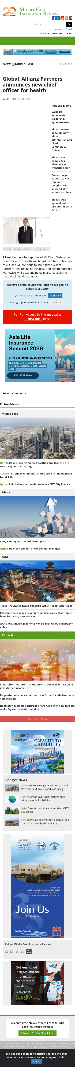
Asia (5, 557)
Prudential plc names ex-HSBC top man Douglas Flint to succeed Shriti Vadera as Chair (61, 183)
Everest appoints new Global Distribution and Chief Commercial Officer (61, 140)
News (7, 64)
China (6, 635)
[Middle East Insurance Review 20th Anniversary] (37, 11)
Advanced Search (63, 29)
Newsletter (56, 33)
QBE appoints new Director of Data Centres (61, 205)
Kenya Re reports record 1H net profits (24, 541)
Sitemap (68, 33)
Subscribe (44, 33)
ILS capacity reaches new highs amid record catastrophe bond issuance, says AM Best (36, 614)
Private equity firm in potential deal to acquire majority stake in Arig (45, 821)
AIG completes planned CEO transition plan (60, 163)
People (28, 249)
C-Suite (17, 249)
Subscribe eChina (37, 719)
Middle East (10, 414)
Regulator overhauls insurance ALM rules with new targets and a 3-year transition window (37, 707)
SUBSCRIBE (33, 319)
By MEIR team (9, 98)
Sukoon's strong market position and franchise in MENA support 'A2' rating (44, 787)
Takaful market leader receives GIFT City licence (35, 484)
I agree (36, 1061)
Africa (6, 492)
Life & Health (41, 249)
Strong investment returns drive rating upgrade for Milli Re (43, 798)
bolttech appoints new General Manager (30, 548)
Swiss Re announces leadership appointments (60, 117)
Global (7, 249)
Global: (12, 78)
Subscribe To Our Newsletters (37, 1033)
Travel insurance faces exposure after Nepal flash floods (36, 605)
